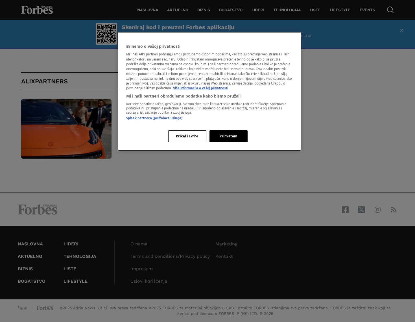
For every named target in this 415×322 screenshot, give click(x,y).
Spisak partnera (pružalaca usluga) (154, 118)
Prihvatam (228, 136)
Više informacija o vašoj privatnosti (200, 88)
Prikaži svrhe (187, 136)
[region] (209, 91)
